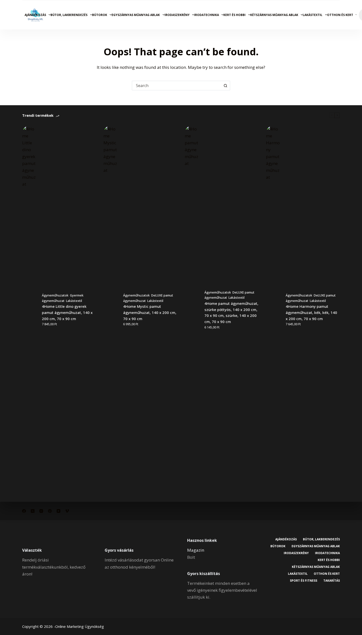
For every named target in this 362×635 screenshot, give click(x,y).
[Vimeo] (67, 511)
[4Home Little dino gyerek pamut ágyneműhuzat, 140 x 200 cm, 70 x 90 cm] (29, 310)
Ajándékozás (35, 15)
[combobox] (176, 85)
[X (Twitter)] (32, 511)
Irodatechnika (206, 15)
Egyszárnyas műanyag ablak (136, 15)
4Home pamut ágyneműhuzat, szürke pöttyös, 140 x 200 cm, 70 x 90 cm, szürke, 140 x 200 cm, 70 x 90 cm (231, 312)
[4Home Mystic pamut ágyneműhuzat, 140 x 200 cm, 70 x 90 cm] (110, 310)
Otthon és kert (340, 15)
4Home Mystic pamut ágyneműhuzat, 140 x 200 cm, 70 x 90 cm (149, 312)
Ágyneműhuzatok (55, 295)
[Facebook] (24, 511)
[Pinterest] (50, 511)
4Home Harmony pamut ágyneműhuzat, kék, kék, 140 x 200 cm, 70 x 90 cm (311, 312)
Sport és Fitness (303, 581)
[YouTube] (58, 511)
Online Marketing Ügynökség (79, 626)
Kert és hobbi (234, 15)
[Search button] (225, 85)
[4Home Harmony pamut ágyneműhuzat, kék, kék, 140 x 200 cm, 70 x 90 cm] (273, 310)
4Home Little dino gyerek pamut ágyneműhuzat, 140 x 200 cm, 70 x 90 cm (67, 312)
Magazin (195, 550)
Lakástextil (312, 15)
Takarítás (331, 581)
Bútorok (99, 15)
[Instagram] (41, 511)
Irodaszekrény (177, 15)
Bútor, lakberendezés (68, 15)
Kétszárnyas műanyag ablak (274, 15)
